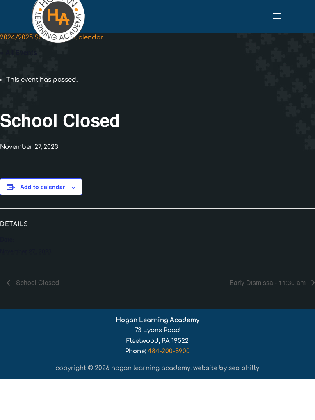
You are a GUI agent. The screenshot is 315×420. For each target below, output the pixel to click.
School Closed (36, 282)
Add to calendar (42, 187)
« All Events (18, 52)
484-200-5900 (169, 351)
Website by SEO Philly (226, 368)
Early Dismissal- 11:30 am (268, 282)
